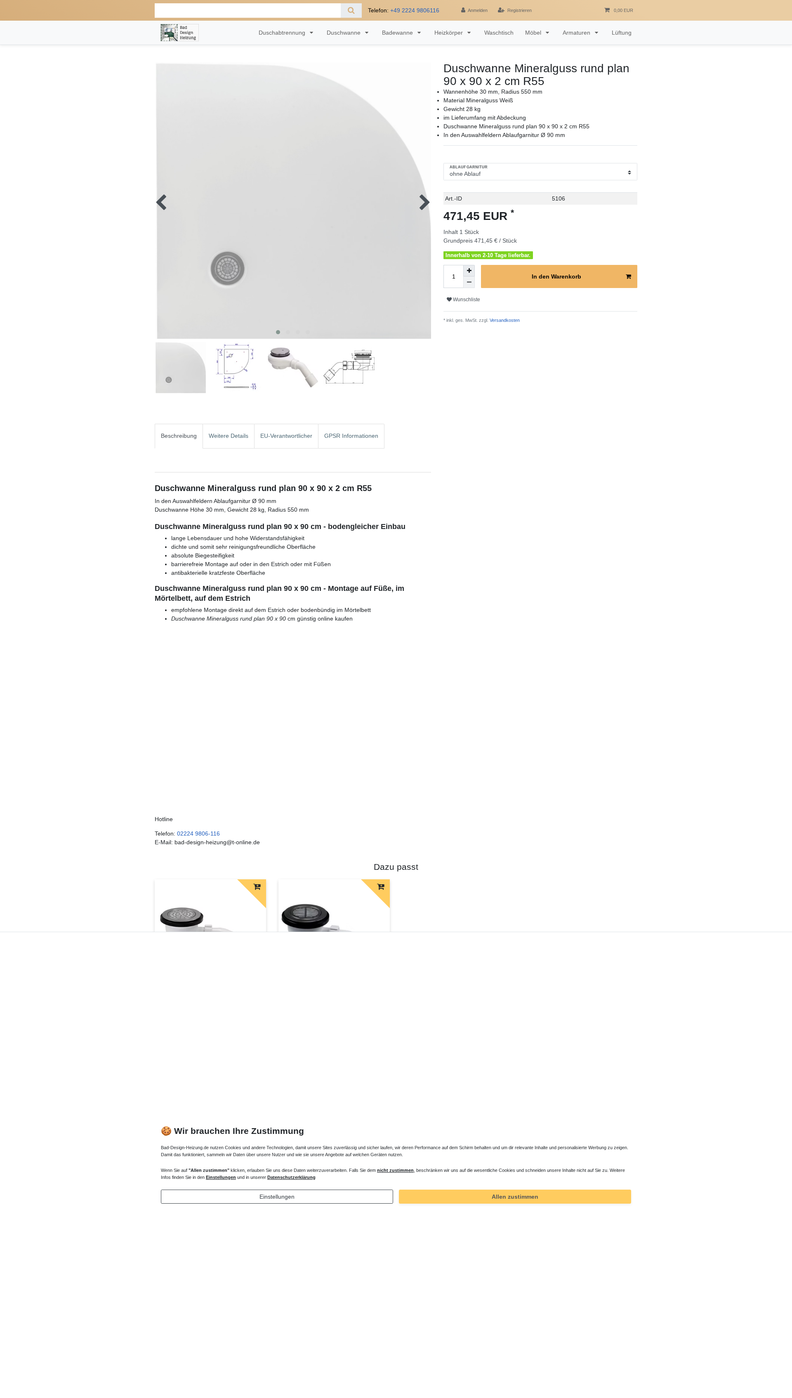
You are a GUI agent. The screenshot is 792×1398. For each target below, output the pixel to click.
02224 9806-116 (198, 833)
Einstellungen (277, 1196)
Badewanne (398, 32)
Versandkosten (504, 320)
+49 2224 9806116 (414, 10)
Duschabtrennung (283, 32)
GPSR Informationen (351, 435)
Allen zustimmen (515, 1196)
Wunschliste (466, 299)
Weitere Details (228, 435)
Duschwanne (344, 32)
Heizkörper (449, 32)
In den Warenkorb (556, 276)
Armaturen (577, 32)
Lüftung (622, 32)
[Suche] (351, 10)
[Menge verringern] (469, 282)
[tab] (179, 448)
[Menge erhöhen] (469, 270)
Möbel (534, 32)
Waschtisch (499, 32)
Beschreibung (179, 435)
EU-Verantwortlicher (286, 435)
